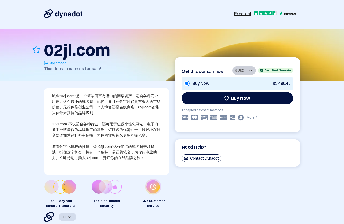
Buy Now (240, 98)
